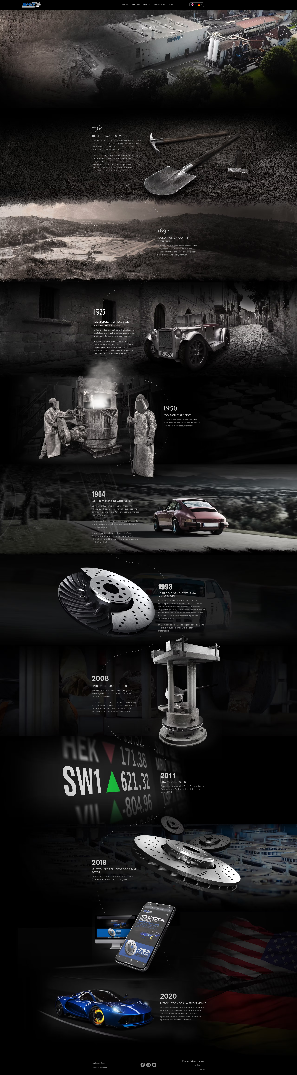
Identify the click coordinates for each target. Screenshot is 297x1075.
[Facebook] (142, 1065)
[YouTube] (154, 1065)
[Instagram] (148, 1065)
